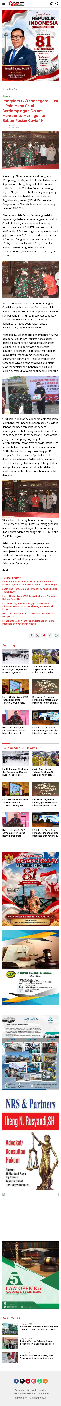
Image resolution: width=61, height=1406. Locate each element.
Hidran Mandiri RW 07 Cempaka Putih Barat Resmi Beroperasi (28, 615)
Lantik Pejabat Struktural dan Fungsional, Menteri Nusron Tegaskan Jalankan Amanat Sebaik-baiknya (29, 583)
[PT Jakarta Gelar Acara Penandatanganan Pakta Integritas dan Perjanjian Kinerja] (45, 717)
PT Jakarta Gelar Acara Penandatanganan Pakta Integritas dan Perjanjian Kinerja (28, 622)
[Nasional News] (16, 3)
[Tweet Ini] (37, 635)
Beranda (19, 1390)
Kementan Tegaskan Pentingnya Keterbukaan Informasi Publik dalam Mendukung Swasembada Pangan (28, 606)
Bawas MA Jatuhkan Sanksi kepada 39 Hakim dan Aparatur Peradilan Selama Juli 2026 (39, 1328)
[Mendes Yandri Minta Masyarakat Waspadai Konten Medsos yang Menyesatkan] (10, 1357)
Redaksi (12, 125)
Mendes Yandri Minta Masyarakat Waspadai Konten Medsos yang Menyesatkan (37, 1357)
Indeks (42, 1390)
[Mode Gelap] (51, 3)
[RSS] (45, 1381)
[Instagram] (33, 1381)
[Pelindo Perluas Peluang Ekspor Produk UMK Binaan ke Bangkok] (10, 1343)
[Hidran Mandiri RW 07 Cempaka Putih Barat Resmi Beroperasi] (15, 717)
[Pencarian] (57, 3)
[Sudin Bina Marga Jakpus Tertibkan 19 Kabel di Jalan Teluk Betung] (45, 656)
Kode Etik (44, 1393)
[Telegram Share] (50, 635)
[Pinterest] (27, 1381)
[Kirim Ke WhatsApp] (56, 635)
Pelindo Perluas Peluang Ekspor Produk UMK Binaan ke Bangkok (37, 1342)
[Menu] (4, 3)
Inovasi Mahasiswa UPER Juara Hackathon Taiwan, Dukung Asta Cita (28, 597)
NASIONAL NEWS (37, 1398)
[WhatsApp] (39, 1381)
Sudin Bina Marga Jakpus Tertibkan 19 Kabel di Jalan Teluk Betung (30, 590)
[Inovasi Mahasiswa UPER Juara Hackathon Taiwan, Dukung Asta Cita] (15, 686)
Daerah (6, 96)
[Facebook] (16, 1381)
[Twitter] (22, 1381)
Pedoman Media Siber (24, 1393)
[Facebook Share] (31, 635)
